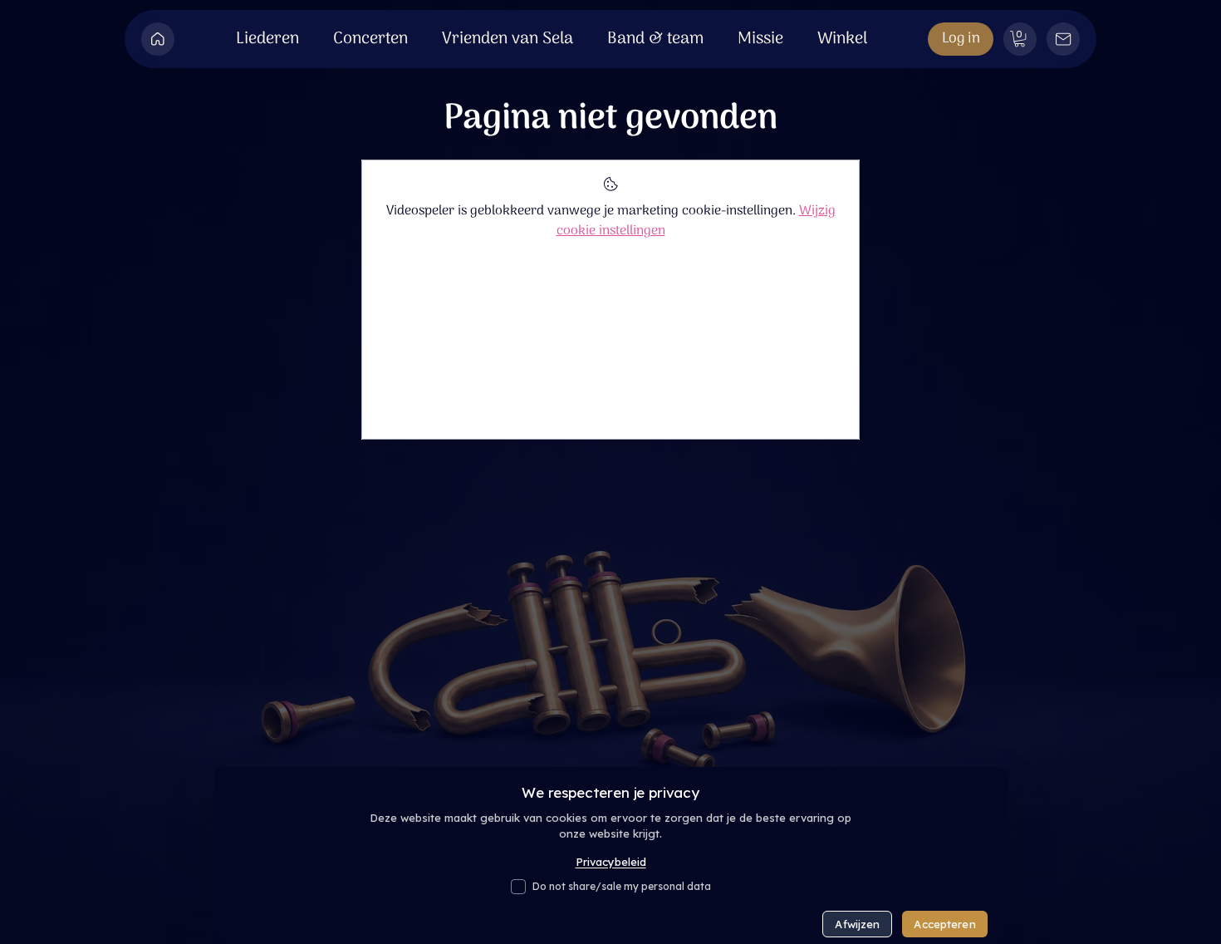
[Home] (157, 39)
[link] (1019, 39)
